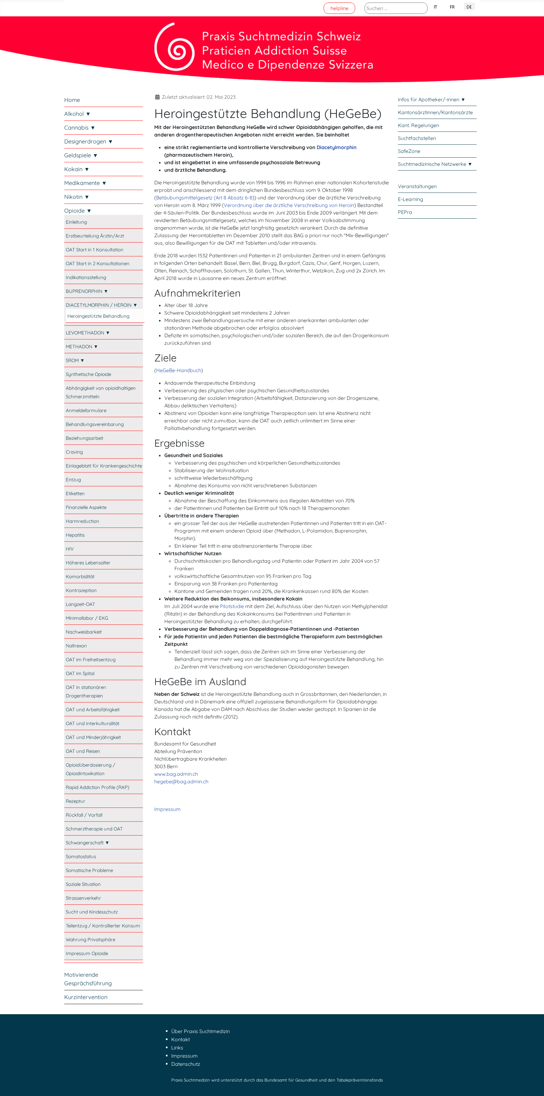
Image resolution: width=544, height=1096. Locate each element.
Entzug (73, 480)
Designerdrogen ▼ (88, 141)
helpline (339, 8)
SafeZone (409, 151)
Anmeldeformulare (86, 410)
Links (177, 1047)
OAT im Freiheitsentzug (91, 660)
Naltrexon (76, 646)
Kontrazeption (81, 590)
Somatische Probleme (89, 870)
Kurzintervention (85, 997)
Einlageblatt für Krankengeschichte (104, 466)
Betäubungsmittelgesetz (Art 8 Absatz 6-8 (204, 197)
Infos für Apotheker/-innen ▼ (432, 99)
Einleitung (76, 222)
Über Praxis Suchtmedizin (200, 1031)
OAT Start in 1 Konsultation (94, 250)
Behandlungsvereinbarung (95, 424)
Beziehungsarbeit (84, 438)
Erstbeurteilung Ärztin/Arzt (95, 236)
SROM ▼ (75, 360)
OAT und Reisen (83, 751)
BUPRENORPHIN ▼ (87, 291)
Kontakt (180, 1039)
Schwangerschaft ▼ (88, 843)
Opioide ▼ (78, 210)
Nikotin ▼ (77, 196)
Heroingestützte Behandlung (98, 316)
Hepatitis (75, 535)
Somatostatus (81, 856)
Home (72, 99)
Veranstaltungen (417, 186)
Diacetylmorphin (337, 147)
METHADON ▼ (82, 346)
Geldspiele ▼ (81, 155)
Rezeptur (75, 801)
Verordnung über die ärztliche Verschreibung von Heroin (289, 205)
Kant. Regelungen (418, 125)
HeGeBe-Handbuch (178, 370)
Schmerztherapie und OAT (94, 829)
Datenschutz (185, 1064)
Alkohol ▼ (77, 113)
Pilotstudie (232, 606)
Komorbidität (80, 576)
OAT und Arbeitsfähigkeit (93, 710)
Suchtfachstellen (417, 138)
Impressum (167, 809)
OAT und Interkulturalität (92, 723)
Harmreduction (82, 521)
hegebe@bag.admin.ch (181, 781)
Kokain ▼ (77, 169)
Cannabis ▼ (80, 127)
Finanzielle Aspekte (86, 507)
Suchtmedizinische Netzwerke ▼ (435, 164)
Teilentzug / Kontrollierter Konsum (103, 926)
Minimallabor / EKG (87, 618)
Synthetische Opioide (88, 374)
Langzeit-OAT (80, 604)
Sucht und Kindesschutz (92, 912)
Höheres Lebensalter (88, 563)
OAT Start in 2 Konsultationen (97, 263)
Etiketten (75, 493)
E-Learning (410, 199)
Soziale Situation (83, 884)
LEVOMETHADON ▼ (88, 333)
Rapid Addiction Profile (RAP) (97, 787)
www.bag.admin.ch (176, 774)
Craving (74, 452)
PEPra (405, 212)
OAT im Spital (80, 673)
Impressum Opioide (87, 953)
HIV (70, 549)
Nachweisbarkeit (84, 632)
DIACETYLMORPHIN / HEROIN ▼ (102, 305)
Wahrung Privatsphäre (90, 939)
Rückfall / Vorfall (84, 815)
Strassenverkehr (83, 898)
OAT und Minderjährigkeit (93, 737)
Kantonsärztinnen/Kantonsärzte (435, 112)
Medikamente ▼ (85, 183)
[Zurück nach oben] (533, 1084)
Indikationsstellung (86, 277)
